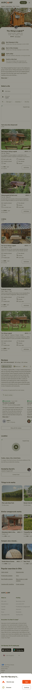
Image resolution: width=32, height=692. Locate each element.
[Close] (16, 346)
